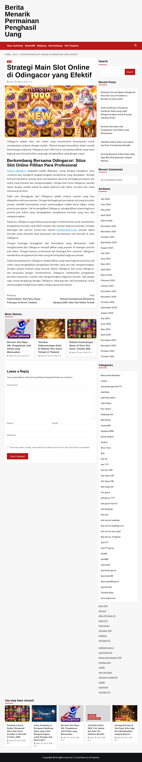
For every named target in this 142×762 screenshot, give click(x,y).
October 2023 (107, 351)
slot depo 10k (107, 475)
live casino (106, 408)
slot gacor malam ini (108, 677)
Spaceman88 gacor (110, 581)
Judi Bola (105, 392)
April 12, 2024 (22, 82)
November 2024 (108, 296)
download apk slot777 (111, 386)
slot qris (104, 514)
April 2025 (106, 269)
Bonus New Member (110, 375)
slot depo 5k (104, 640)
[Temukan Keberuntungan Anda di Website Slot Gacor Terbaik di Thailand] (50, 328)
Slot (9, 61)
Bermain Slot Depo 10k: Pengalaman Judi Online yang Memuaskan (115, 129)
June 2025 (106, 258)
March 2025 (106, 275)
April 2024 (106, 334)
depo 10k (103, 606)
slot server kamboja (110, 520)
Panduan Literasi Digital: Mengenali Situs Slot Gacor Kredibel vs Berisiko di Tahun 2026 (118, 95)
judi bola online (108, 397)
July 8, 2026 (101, 737)
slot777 (104, 542)
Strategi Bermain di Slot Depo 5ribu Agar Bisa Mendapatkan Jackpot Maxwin (118, 157)
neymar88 (105, 425)
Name (10, 423)
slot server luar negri (111, 531)
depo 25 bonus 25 (107, 615)
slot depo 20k (107, 481)
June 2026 (106, 204)
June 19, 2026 (52, 356)
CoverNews (80, 757)
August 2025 (107, 247)
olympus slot (105, 662)
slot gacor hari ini (109, 503)
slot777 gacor (107, 548)
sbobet (104, 442)
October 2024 (107, 302)
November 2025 (108, 231)
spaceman (105, 564)
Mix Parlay (106, 420)
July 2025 (105, 253)
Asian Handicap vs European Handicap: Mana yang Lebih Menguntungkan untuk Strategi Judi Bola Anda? (116, 112)
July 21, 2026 (47, 743)
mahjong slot (107, 414)
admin (11, 82)
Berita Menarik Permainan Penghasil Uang (22, 21)
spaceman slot (105, 652)
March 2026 (106, 220)
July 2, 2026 (128, 737)
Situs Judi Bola (15, 46)
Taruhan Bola (107, 592)
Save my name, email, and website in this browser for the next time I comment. (50, 447)
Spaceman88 (107, 576)
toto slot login (105, 672)
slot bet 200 (106, 470)
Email (55, 423)
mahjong (103, 635)
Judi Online (106, 403)
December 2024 (108, 291)
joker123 (103, 620)
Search (103, 61)
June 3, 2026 (83, 352)
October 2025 (107, 237)
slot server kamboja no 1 (112, 525)
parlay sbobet (107, 436)
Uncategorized (108, 598)
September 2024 (109, 307)
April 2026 (106, 215)
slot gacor (105, 492)
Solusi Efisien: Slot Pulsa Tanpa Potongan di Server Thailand (23, 299)
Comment (13, 385)
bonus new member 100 (110, 657)
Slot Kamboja (55, 46)
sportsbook (106, 587)
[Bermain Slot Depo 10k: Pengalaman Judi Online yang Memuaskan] (19, 328)
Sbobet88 (30, 46)
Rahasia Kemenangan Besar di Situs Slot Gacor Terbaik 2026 (81, 345)
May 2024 (105, 329)
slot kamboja (107, 509)
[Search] (135, 45)
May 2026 (105, 209)
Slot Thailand (71, 46)
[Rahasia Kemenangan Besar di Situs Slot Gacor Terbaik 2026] (81, 328)
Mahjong (41, 46)
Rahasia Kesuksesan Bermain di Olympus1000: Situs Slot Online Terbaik (73, 299)
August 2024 (107, 313)
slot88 (104, 553)
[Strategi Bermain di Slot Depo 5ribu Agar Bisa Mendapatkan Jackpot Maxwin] (124, 713)
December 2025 (108, 226)
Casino (104, 381)
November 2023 (108, 345)
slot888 (104, 559)
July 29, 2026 (20, 740)
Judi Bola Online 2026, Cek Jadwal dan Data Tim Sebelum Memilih (117, 143)
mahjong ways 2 (106, 647)
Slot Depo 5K (107, 486)
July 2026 (105, 199)
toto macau (104, 625)
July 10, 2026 (20, 356)
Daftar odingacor (16, 170)
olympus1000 (107, 431)
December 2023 (108, 340)
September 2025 (109, 242)
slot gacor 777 (108, 498)
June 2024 (106, 324)
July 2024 (105, 318)
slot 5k (104, 459)
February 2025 (108, 280)
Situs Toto (106, 447)
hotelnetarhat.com (67, 229)
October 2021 (107, 356)
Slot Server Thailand (110, 537)
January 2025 (107, 285)
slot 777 (105, 464)
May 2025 (105, 264)
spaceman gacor (108, 570)
